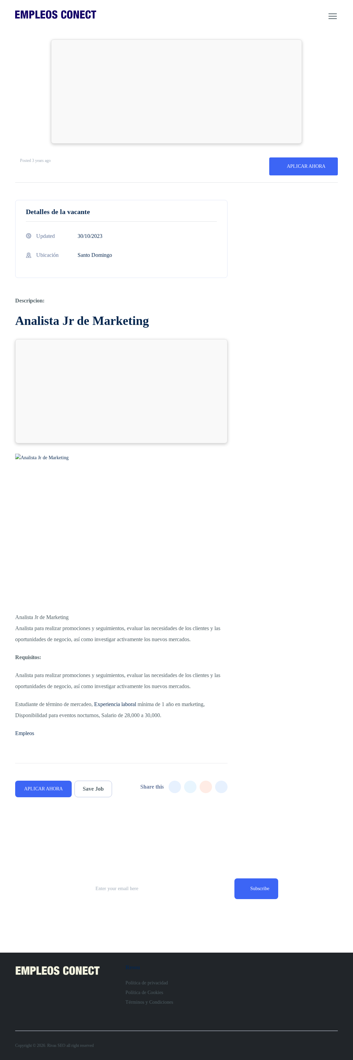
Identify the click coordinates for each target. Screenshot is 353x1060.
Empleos (24, 733)
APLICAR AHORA (306, 166)
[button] (333, 16)
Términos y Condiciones (149, 1002)
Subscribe (259, 888)
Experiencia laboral (115, 704)
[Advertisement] (176, 91)
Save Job (93, 789)
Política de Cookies (144, 992)
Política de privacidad (146, 982)
